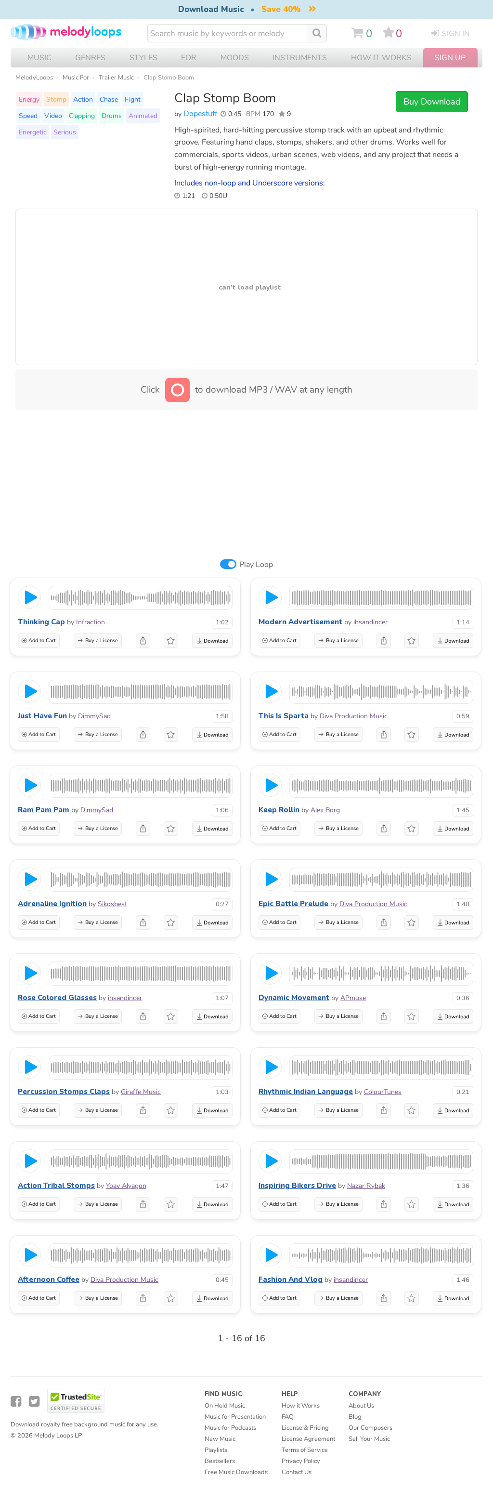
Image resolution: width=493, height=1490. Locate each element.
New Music (220, 1439)
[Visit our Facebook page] (16, 1401)
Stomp (56, 99)
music (39, 58)
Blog (355, 1416)
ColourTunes (383, 1091)
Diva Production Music (354, 716)
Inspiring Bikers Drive (297, 1185)
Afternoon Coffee (48, 1279)
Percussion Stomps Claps (64, 1091)
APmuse (353, 997)
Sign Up (450, 58)
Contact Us (296, 1472)
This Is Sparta (284, 716)
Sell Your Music (369, 1439)
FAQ (288, 1416)
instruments (299, 58)
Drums (112, 115)
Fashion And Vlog (291, 1279)
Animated (143, 115)
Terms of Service (305, 1450)
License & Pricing (305, 1428)
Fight (133, 99)
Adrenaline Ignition (52, 904)
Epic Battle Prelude (293, 904)
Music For (76, 77)
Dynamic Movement (294, 997)
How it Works (381, 58)
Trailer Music (116, 77)
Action (83, 99)
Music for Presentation (235, 1416)
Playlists (216, 1450)
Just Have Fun (42, 716)
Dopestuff (200, 113)
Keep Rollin (279, 810)
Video (53, 115)
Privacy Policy (301, 1461)
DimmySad (94, 716)
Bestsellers (220, 1461)
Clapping (82, 115)
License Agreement (308, 1439)
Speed (28, 115)
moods (235, 58)
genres (90, 58)
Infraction (90, 622)
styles (143, 58)
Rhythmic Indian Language (306, 1091)
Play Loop (256, 564)
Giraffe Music (141, 1091)
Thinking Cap (41, 622)
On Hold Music (225, 1405)
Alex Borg (325, 810)
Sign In (456, 33)
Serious (64, 132)
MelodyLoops (34, 77)
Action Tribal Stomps (56, 1185)
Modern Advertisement (300, 622)
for (188, 58)
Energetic (33, 132)
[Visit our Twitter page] (34, 1401)
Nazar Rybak (366, 1185)
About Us (361, 1405)
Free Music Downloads (236, 1472)
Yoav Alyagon (126, 1185)
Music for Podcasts (230, 1428)
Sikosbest (112, 904)
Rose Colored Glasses (57, 997)
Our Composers (370, 1428)
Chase (109, 99)
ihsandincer (370, 622)
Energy (29, 99)
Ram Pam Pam (43, 810)
